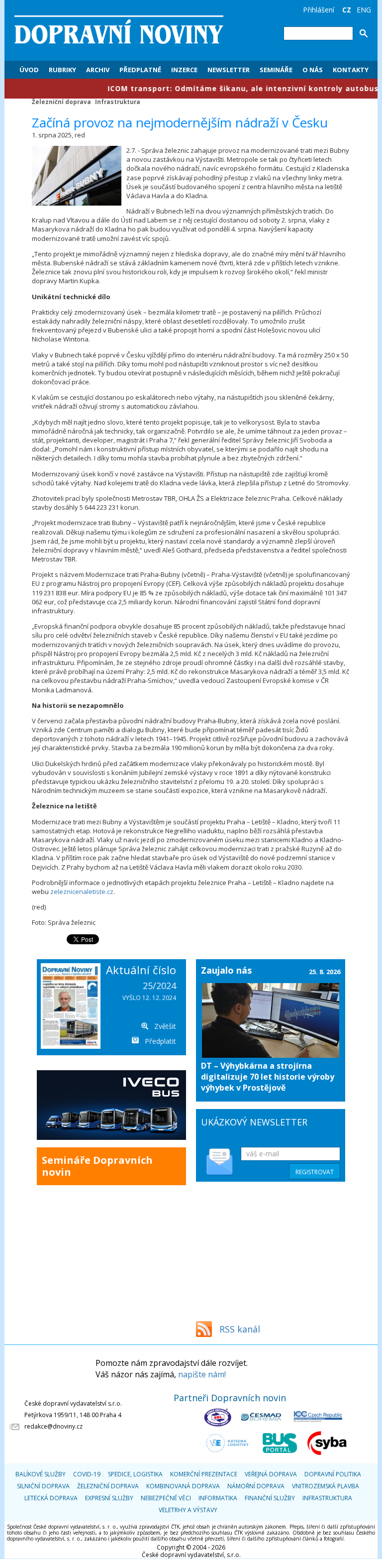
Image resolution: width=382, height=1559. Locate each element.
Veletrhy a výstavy (188, 1510)
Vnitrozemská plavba (325, 1486)
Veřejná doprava (271, 1474)
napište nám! (202, 1374)
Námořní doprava (256, 1486)
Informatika (217, 1498)
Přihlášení (318, 9)
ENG (364, 9)
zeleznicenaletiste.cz (81, 891)
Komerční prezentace (203, 1474)
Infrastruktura (117, 102)
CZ (346, 9)
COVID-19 (86, 1474)
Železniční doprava (61, 102)
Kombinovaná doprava (183, 1486)
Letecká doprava (51, 1498)
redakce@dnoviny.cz (53, 1426)
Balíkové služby (40, 1474)
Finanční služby (270, 1498)
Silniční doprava (43, 1486)
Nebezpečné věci (166, 1498)
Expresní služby (109, 1498)
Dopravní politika (332, 1474)
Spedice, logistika (135, 1474)
